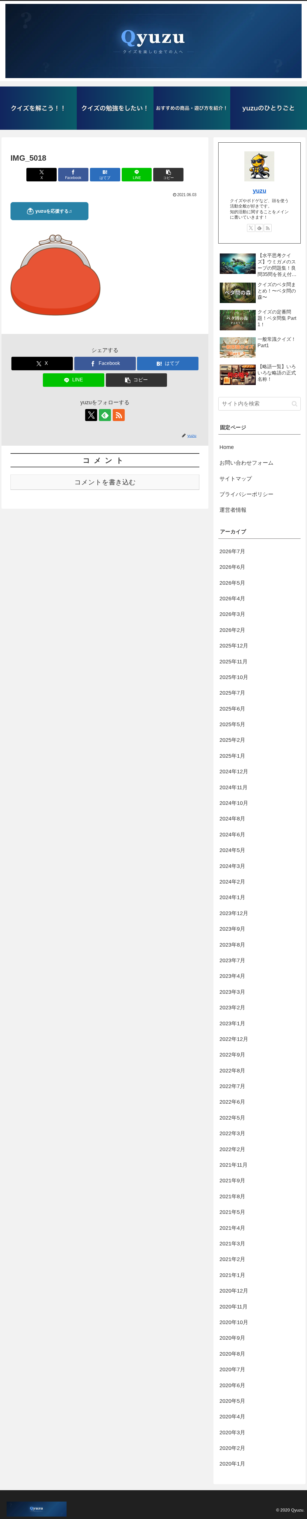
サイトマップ (235, 479)
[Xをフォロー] (91, 415)
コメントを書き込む (105, 482)
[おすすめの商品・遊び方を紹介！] (192, 108)
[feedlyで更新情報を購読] (105, 415)
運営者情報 (232, 510)
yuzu (259, 190)
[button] (168, 174)
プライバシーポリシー (246, 494)
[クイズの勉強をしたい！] (115, 108)
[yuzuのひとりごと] (268, 108)
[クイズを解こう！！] (38, 108)
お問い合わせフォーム (246, 463)
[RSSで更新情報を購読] (119, 415)
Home (226, 447)
